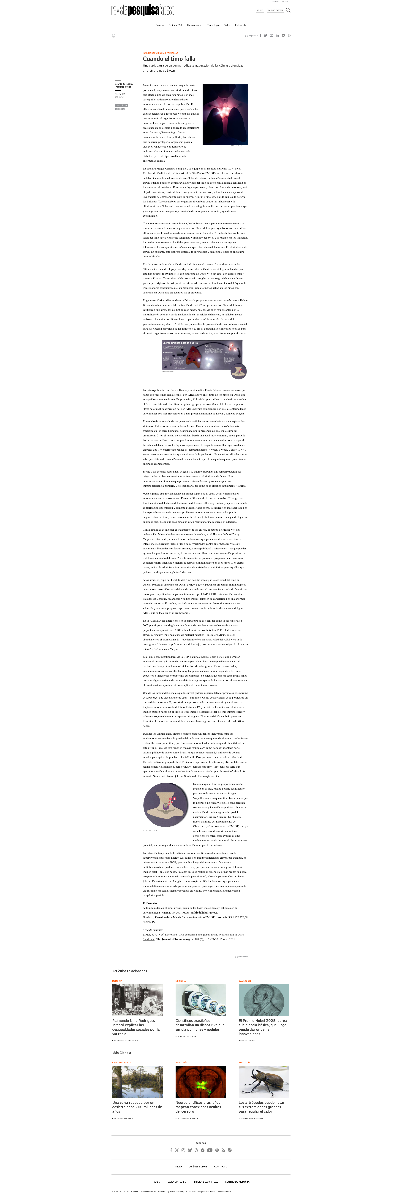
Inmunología (121, 106)
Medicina (120, 109)
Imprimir (113, 36)
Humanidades (195, 25)
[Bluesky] (189, 1150)
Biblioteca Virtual (206, 1182)
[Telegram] (202, 1150)
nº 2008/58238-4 (182, 912)
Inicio (178, 1167)
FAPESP (157, 1182)
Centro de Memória (237, 1182)
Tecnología (213, 25)
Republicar (243, 957)
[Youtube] (209, 1150)
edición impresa (275, 10)
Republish (253, 36)
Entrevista (241, 25)
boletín (260, 10)
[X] (177, 1150)
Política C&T (175, 25)
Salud (227, 25)
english (275, 1)
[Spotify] (217, 1150)
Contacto (220, 1167)
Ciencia (160, 25)
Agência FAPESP (178, 1182)
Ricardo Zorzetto (123, 84)
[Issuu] (228, 1150)
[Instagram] (183, 1150)
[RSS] (222, 1150)
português (285, 1)
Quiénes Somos (198, 1167)
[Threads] (196, 1150)
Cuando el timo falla (169, 59)
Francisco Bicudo (123, 87)
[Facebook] (172, 1150)
